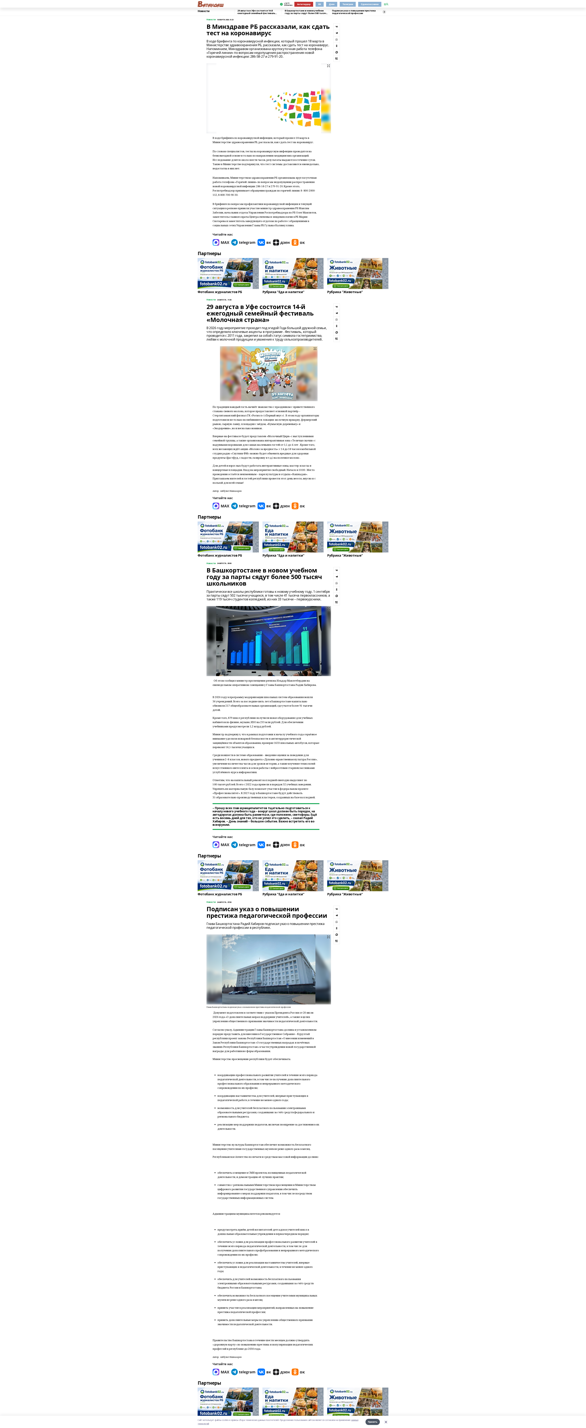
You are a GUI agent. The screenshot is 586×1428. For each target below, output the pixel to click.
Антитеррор (304, 4)
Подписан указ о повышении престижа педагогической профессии (354, 11)
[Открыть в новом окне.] (221, 242)
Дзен (331, 4)
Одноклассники (370, 4)
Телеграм (347, 4)
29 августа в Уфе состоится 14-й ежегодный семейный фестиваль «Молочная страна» (256, 11)
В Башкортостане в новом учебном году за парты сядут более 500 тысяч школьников (305, 11)
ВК (319, 4)
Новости (204, 11)
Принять (372, 1421)
